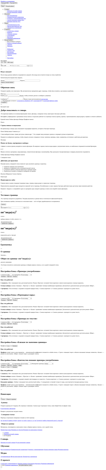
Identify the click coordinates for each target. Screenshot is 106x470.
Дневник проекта (22, 463)
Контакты (38, 463)
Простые (9, 276)
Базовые (3, 276)
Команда (14, 463)
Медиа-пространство (17, 456)
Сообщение (4, 99)
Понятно (3, 204)
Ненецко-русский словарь (11, 434)
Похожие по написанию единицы (32, 430)
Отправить (4, 102)
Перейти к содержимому (8, 1)
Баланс (15, 276)
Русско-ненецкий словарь (23, 442)
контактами (44, 99)
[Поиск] (28, 207)
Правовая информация (47, 463)
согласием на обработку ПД (25, 100)
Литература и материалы (30, 456)
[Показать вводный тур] (1, 467)
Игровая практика (63, 449)
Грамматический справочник (19, 449)
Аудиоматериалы (5, 456)
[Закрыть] (1, 84)
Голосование (31, 463)
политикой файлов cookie (50, 100)
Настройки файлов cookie (25, 465)
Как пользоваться (6, 449)
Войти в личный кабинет (7, 82)
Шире (20, 365)
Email (2, 95)
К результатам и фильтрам (8, 408)
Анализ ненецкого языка (51, 449)
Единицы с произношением (35, 449)
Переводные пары (6, 430)
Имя (2, 94)
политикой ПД (37, 100)
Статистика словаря (6, 463)
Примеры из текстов (17, 430)
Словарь (6, 432)
